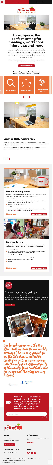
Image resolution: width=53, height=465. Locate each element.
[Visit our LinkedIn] (35, 453)
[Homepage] (26, 9)
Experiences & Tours (41, 2)
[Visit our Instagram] (32, 453)
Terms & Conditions (23, 458)
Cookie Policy (31, 458)
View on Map (30, 442)
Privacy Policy (37, 458)
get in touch (16, 210)
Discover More (10, 304)
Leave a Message (28, 463)
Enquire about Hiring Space (26, 65)
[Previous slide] (24, 97)
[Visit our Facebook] (28, 453)
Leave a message (9, 444)
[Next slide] (28, 97)
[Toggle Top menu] (2, 2)
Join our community (16, 2)
